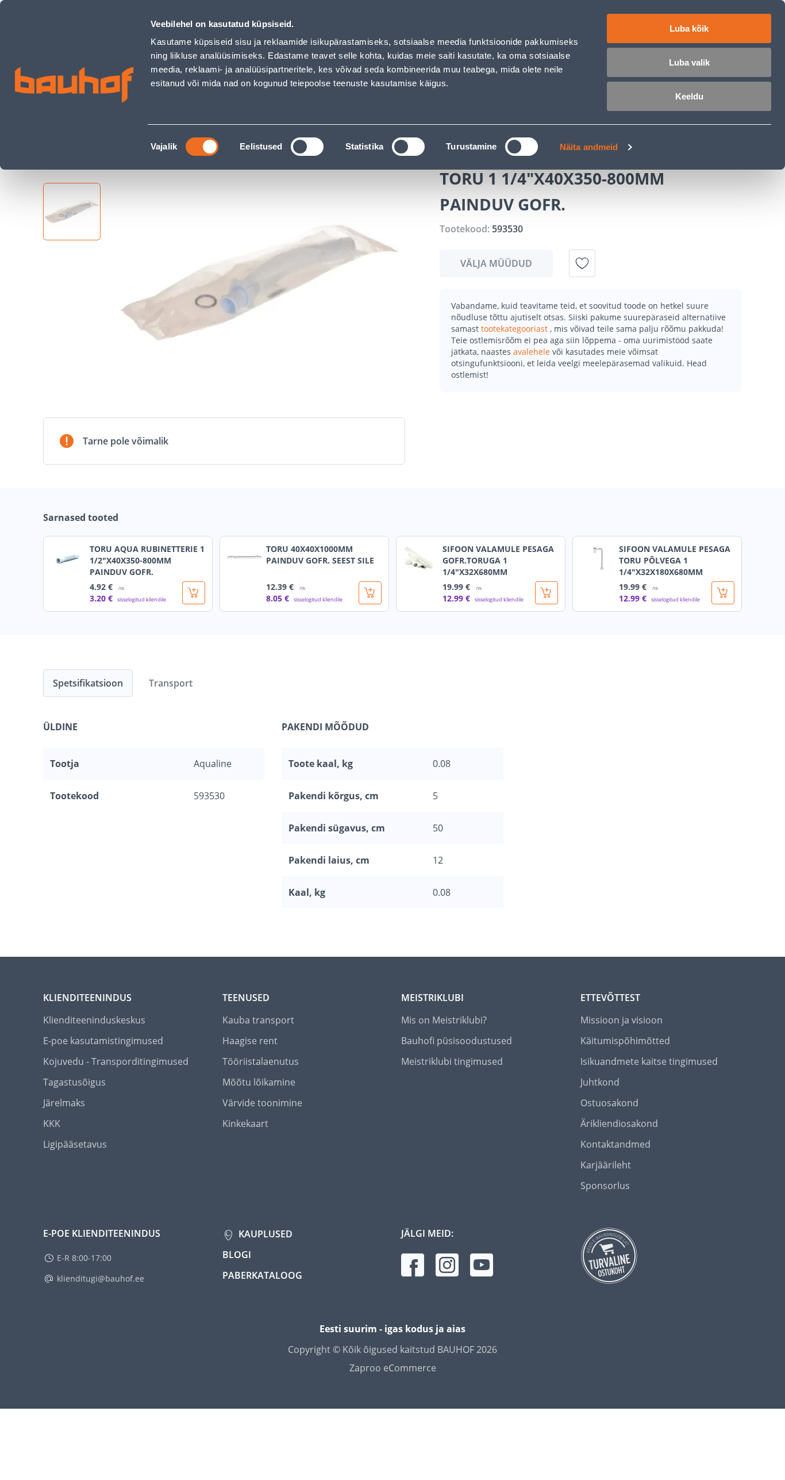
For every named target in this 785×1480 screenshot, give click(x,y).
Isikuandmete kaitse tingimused (649, 1061)
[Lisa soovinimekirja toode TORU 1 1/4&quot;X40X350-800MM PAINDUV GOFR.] (582, 263)
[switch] (307, 146)
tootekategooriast (515, 328)
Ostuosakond (609, 1102)
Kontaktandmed (615, 1144)
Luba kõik (689, 28)
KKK (51, 1123)
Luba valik (689, 62)
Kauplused (264, 1234)
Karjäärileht (605, 1165)
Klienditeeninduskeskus (94, 1020)
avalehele (532, 351)
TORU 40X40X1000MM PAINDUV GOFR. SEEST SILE (320, 554)
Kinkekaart (245, 1123)
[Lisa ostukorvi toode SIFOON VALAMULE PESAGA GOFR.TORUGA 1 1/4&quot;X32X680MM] (546, 592)
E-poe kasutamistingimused (103, 1040)
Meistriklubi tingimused (452, 1061)
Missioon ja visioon (621, 1020)
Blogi (236, 1254)
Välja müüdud (496, 263)
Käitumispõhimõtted (625, 1040)
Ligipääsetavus (75, 1144)
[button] (72, 211)
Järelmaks (64, 1102)
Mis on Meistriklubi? (444, 1020)
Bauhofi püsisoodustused (456, 1040)
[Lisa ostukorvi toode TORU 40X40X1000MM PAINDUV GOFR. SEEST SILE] (370, 592)
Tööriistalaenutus (260, 1061)
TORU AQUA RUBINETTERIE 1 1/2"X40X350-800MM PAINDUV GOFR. (147, 560)
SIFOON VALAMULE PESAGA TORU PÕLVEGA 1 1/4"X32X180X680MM (674, 560)
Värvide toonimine (262, 1102)
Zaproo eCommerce (392, 1368)
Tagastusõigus (74, 1082)
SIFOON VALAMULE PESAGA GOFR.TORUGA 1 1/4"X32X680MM (498, 560)
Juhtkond (599, 1082)
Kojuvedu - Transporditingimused (115, 1061)
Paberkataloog (262, 1275)
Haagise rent (250, 1040)
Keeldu (689, 96)
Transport (171, 683)
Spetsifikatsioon (88, 683)
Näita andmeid (589, 147)
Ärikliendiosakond (619, 1123)
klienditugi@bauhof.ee (100, 1278)
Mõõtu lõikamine (258, 1082)
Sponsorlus (605, 1185)
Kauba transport (258, 1020)
